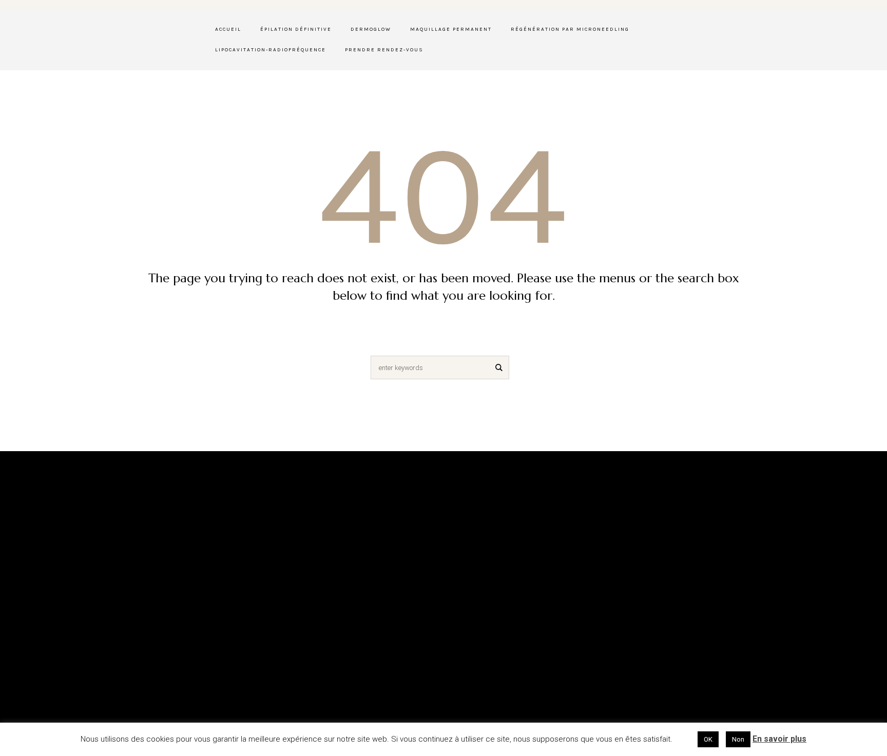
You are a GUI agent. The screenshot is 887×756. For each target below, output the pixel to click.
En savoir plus (779, 739)
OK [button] (708, 739)
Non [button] (738, 739)
